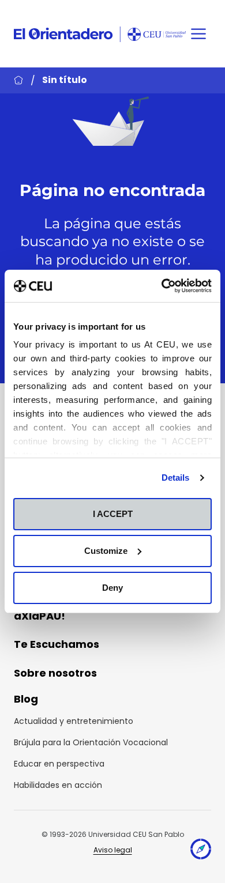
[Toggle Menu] (198, 33)
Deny (112, 588)
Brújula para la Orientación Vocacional (91, 742)
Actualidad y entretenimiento (73, 721)
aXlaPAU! (39, 616)
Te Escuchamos (56, 644)
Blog (26, 699)
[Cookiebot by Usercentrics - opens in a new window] (162, 285)
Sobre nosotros (55, 673)
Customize (105, 551)
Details (176, 477)
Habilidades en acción (58, 785)
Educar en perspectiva (59, 763)
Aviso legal (112, 850)
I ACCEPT (113, 514)
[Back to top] (200, 852)
